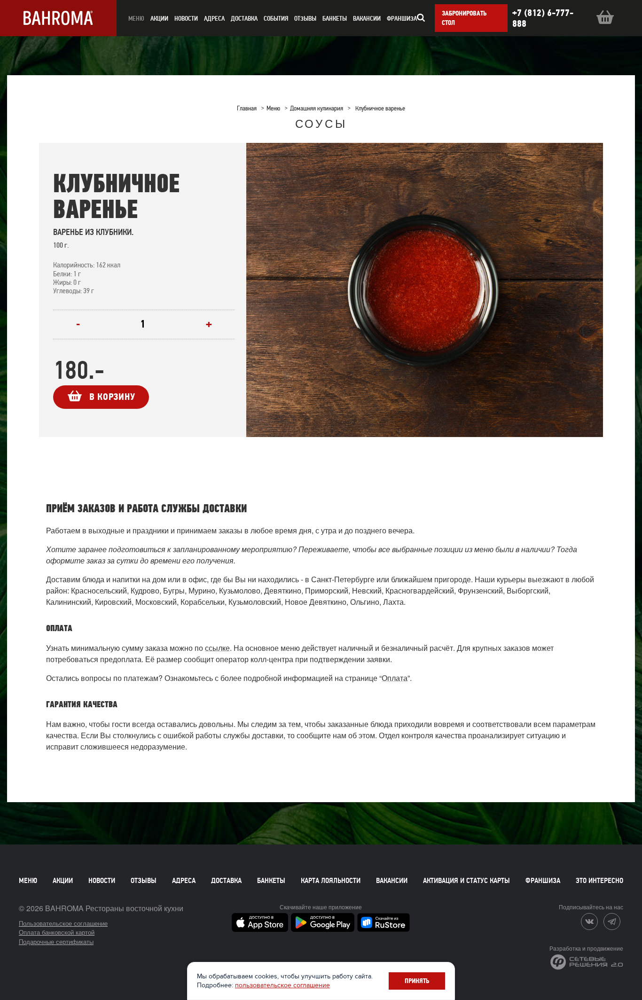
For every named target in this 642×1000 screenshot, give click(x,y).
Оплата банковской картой (56, 932)
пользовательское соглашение (282, 985)
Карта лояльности (330, 880)
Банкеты (334, 19)
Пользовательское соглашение (63, 923)
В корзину (112, 397)
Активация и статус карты (466, 880)
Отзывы (305, 19)
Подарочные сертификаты (56, 941)
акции (159, 19)
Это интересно (599, 880)
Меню (28, 880)
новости (186, 19)
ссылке (217, 647)
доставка (244, 19)
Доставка (226, 880)
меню (136, 19)
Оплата (394, 677)
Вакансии (367, 19)
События (276, 19)
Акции (63, 880)
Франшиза (402, 19)
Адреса (214, 19)
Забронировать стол (464, 18)
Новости (101, 880)
